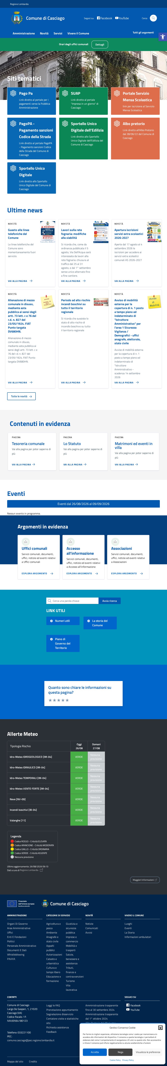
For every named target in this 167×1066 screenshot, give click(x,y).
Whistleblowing (15, 954)
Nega (120, 1052)
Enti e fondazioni (16, 937)
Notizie (89, 924)
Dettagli (99, 44)
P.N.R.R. (11, 959)
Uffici (10, 932)
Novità (44, 33)
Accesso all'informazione (80, 550)
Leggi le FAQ (53, 1005)
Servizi (58, 33)
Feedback (51, 1032)
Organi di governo (17, 924)
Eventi (128, 928)
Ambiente (51, 932)
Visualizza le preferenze (148, 1052)
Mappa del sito (15, 1061)
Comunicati (91, 928)
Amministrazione (24, 33)
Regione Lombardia (19, 4)
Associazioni (121, 548)
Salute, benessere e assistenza (72, 959)
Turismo (70, 981)
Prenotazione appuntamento (62, 1010)
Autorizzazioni (54, 954)
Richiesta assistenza (57, 1027)
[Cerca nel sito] (153, 18)
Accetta (95, 1052)
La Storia (130, 932)
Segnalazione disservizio (59, 1014)
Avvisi (88, 932)
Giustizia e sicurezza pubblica (71, 928)
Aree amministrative (18, 928)
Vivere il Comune (78, 33)
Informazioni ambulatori (138, 937)
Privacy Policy (128, 1060)
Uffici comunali (34, 548)
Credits (33, 1061)
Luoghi (128, 924)
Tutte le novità (19, 396)
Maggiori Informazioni (143, 879)
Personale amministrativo (21, 946)
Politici (11, 941)
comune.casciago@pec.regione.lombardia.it (30, 1040)
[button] (163, 37)
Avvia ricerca (109, 601)
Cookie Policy (115, 1060)
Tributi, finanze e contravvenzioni (75, 972)
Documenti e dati (17, 950)
